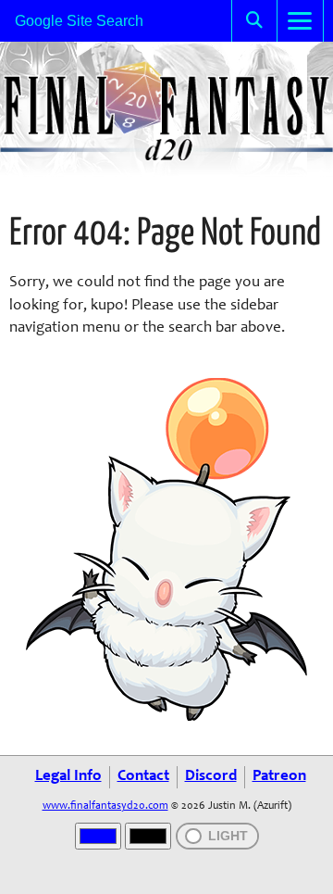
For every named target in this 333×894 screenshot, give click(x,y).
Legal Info (68, 777)
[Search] (254, 21)
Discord (211, 777)
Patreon (279, 777)
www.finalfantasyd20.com (105, 806)
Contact (143, 777)
